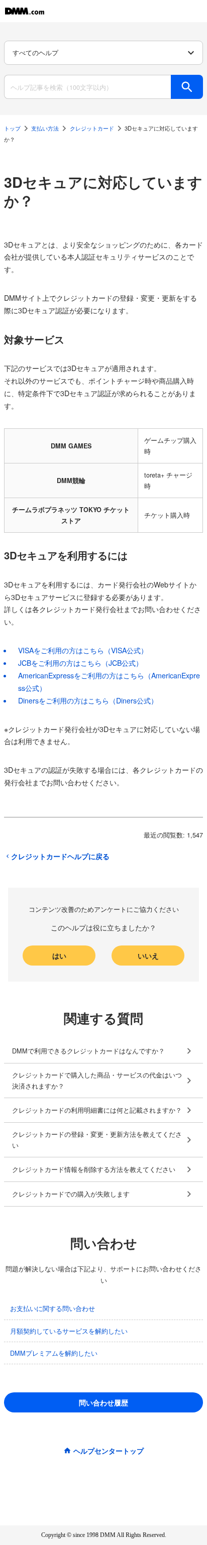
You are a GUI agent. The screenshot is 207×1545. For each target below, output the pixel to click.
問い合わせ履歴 (103, 1402)
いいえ (148, 955)
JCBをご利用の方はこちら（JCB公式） (80, 663)
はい (59, 955)
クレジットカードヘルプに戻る (60, 856)
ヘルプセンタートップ (108, 1450)
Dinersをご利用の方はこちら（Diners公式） (88, 700)
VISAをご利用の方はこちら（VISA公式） (83, 650)
